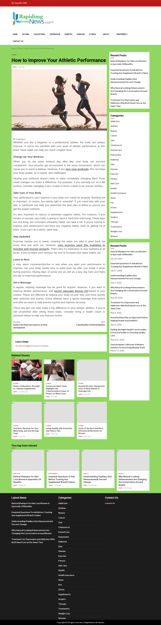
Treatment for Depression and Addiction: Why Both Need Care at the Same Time (128, 103)
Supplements (116, 212)
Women (114, 236)
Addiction (115, 121)
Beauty (113, 131)
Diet (112, 164)
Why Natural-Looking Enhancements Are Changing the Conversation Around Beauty (128, 91)
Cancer (113, 135)
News (113, 198)
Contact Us (18, 41)
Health (106, 34)
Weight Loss (116, 231)
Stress (113, 207)
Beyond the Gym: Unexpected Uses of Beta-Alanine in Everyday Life (92, 370)
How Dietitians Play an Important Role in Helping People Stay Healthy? (129, 319)
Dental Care (116, 150)
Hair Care (114, 183)
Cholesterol (39, 34)
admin (15, 67)
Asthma (25, 34)
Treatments (121, 34)
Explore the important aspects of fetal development (30, 325)
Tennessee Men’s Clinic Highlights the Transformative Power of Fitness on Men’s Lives (59, 370)
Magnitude (88, 622)
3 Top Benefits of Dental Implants (90, 323)
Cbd (112, 140)
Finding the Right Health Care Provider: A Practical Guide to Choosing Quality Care (128, 332)
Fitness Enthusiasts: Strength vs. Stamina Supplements (27, 370)
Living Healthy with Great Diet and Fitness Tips (59, 412)
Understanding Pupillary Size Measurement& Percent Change (125, 80)
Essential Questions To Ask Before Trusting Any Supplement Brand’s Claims (129, 71)
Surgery (114, 217)
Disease (114, 169)
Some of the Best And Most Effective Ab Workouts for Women (92, 412)
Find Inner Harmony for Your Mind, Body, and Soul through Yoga (27, 412)
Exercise (81, 34)
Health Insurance (118, 193)
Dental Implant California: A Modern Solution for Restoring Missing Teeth (127, 346)
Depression (55, 34)
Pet (112, 202)
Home (15, 34)
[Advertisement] (59, 133)
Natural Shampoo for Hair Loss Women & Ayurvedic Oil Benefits (128, 62)
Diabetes (68, 34)
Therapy (114, 222)
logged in (29, 346)
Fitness (92, 34)
